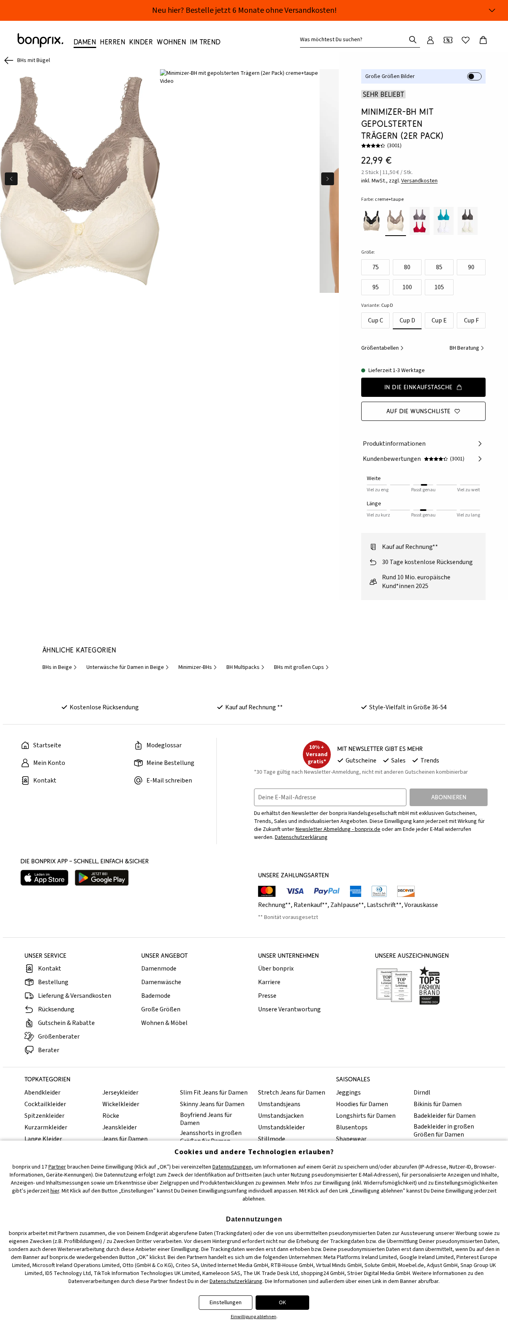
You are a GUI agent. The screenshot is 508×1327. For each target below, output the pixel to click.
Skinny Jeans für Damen (212, 1104)
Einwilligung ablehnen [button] (253, 1316)
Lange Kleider (43, 1139)
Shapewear (351, 1139)
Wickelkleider (120, 1104)
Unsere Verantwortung (289, 1009)
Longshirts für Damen (366, 1115)
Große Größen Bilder (390, 76)
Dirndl (422, 1092)
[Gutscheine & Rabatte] (448, 40)
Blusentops (352, 1127)
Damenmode (158, 969)
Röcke (110, 1115)
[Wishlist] (465, 40)
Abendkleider (42, 1092)
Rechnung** (274, 905)
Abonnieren (448, 797)
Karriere (269, 982)
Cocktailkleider (45, 1104)
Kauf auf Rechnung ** (254, 707)
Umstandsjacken (281, 1115)
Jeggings (348, 1092)
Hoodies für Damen (362, 1104)
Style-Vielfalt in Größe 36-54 (408, 707)
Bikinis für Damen (438, 1104)
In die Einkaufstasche (418, 387)
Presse (267, 995)
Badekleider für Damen (445, 1115)
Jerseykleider (120, 1092)
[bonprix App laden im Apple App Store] (44, 878)
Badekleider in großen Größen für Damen (444, 1131)
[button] (240, 77)
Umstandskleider (281, 1127)
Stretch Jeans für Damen (291, 1092)
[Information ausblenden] (492, 10)
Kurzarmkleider (45, 1127)
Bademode (155, 996)
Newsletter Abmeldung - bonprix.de (338, 829)
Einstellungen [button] (226, 1303)
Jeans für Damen (125, 1139)
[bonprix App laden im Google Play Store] (102, 878)
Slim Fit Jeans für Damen (214, 1092)
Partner (57, 1167)
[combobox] (354, 39)
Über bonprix (276, 968)
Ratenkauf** (311, 905)
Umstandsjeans (279, 1104)
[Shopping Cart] (483, 40)
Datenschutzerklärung (301, 837)
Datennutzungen (232, 1167)
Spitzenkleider (44, 1115)
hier (54, 1191)
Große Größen (160, 1009)
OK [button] (282, 1303)
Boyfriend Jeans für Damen (206, 1119)
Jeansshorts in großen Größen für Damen (211, 1137)
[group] (80, 181)
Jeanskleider (119, 1127)
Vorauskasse (421, 905)
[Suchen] (413, 39)
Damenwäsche (161, 982)
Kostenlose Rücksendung (104, 707)
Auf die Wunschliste (418, 411)
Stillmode (271, 1139)
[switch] (474, 76)
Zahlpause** (347, 905)
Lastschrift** (384, 905)
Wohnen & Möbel (164, 1023)
